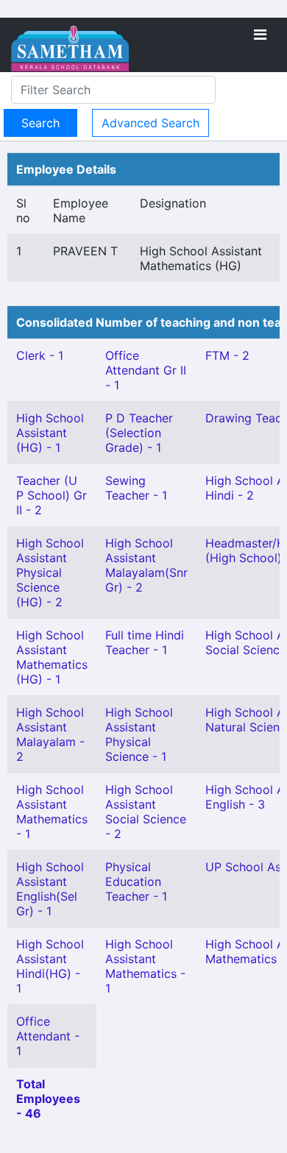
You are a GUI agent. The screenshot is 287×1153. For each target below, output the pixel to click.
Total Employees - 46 (48, 1098)
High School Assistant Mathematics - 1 (52, 811)
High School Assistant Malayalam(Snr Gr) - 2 (146, 565)
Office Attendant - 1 (47, 1036)
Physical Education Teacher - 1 (136, 881)
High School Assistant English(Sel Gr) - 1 (50, 888)
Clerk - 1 (39, 355)
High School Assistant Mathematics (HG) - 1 (52, 657)
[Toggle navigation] (260, 35)
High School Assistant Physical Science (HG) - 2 (50, 572)
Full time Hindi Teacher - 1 (144, 642)
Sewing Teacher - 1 (136, 488)
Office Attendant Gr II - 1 (145, 370)
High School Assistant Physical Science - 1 (139, 734)
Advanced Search (150, 123)
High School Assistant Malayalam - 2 (50, 734)
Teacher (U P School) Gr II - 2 (51, 495)
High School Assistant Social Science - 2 (145, 811)
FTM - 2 (227, 355)
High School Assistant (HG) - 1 (50, 433)
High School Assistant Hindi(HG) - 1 (50, 966)
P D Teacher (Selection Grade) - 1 (139, 433)
